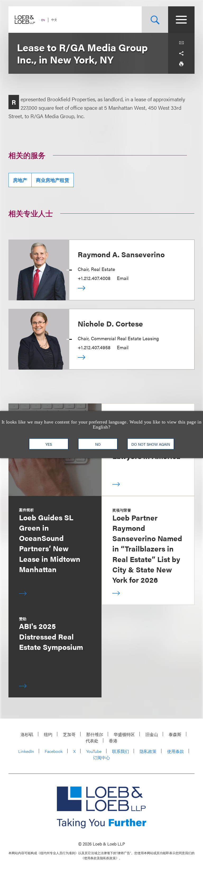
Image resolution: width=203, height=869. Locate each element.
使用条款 (175, 751)
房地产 (20, 180)
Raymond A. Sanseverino (121, 254)
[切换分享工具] (181, 53)
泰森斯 (175, 734)
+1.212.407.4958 (94, 347)
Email (122, 278)
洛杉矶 (27, 734)
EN (43, 20)
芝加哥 (69, 734)
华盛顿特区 (124, 734)
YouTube (94, 751)
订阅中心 (101, 758)
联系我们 (120, 751)
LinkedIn (26, 751)
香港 (113, 741)
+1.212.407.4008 (94, 278)
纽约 (48, 734)
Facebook (54, 751)
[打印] (181, 64)
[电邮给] (181, 43)
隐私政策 (148, 751)
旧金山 (151, 734)
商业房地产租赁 (52, 180)
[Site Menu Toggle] (181, 19)
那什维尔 (94, 734)
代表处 (92, 741)
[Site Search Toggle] (155, 19)
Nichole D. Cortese (110, 323)
